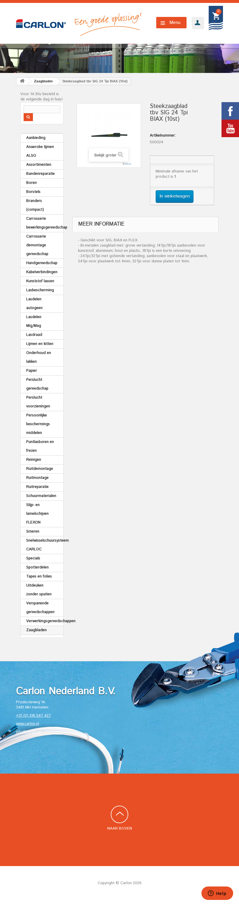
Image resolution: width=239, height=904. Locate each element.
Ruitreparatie (37, 487)
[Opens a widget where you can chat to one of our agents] (217, 893)
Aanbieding (35, 138)
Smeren (32, 531)
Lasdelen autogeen (34, 303)
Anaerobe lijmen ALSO (40, 151)
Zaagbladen (36, 630)
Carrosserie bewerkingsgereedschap (44, 223)
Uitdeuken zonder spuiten (39, 590)
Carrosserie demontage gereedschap (37, 245)
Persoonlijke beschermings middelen (38, 424)
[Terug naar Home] (22, 81)
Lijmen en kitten (39, 344)
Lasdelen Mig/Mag (33, 321)
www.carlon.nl (27, 724)
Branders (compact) (35, 205)
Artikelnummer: (163, 135)
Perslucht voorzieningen (38, 402)
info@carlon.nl (28, 732)
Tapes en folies (39, 576)
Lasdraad (34, 335)
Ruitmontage (37, 478)
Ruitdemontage (39, 469)
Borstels (33, 192)
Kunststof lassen (40, 281)
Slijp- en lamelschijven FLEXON (37, 513)
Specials (33, 558)
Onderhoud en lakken (38, 357)
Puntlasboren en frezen (40, 446)
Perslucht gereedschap (37, 384)
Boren (31, 183)
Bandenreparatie (40, 174)
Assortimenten (38, 164)
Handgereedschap (41, 263)
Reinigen (33, 460)
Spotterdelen (37, 567)
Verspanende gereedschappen (40, 608)
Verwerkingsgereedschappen (44, 621)
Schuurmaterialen (41, 496)
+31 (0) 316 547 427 (33, 715)
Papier (31, 371)
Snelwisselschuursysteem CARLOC (44, 545)
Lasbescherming (40, 290)
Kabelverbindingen (41, 272)
